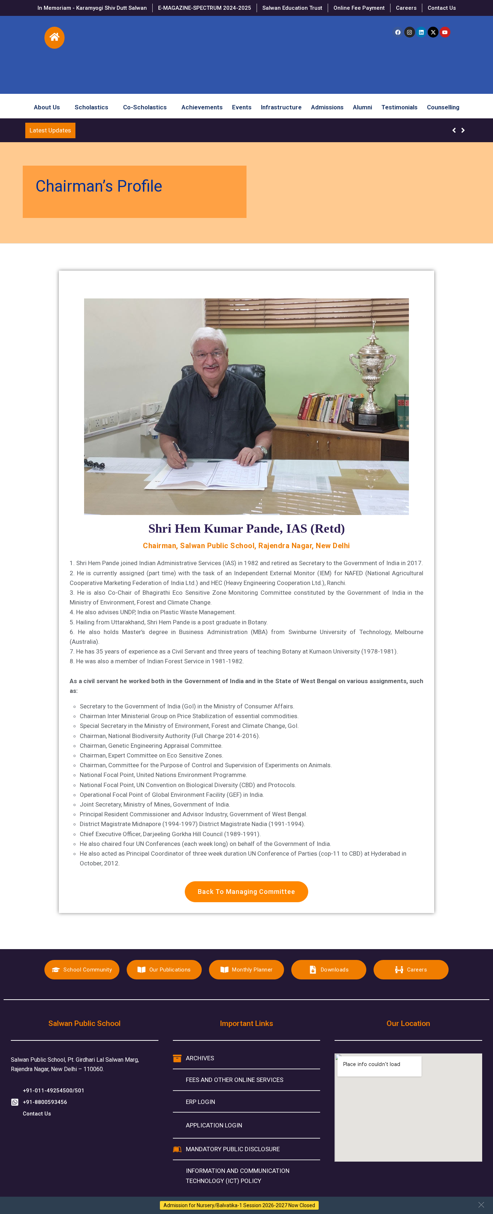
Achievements (202, 106)
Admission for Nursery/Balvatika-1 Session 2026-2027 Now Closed (239, 1205)
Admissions (327, 106)
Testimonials (399, 106)
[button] (481, 1204)
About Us (47, 106)
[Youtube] (445, 32)
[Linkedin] (421, 32)
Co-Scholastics (145, 106)
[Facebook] (397, 32)
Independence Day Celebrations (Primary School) (146, 130)
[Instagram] (409, 32)
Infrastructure (281, 106)
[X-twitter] (433, 32)
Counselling (443, 106)
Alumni (362, 106)
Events (242, 106)
